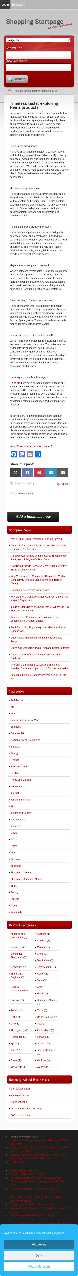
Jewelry (15, 1010)
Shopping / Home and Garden (27, 879)
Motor (14, 839)
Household (17, 786)
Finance (15, 760)
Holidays (15, 1000)
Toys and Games (46, 1050)
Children (41, 940)
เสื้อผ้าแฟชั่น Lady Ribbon (24, 1170)
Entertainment (44, 967)
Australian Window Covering (26, 1108)
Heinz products (18, 383)
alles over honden (20, 1095)
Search (20, 79)
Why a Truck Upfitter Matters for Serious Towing (36, 539)
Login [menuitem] (5, 4)
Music (40, 1010)
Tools (13, 1050)
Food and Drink (19, 766)
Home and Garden (21, 779)
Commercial (17, 733)
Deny (39, 1255)
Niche (14, 1017)
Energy (14, 753)
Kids (13, 806)
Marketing (16, 826)
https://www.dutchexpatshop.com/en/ (31, 446)
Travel (14, 905)
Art (12, 707)
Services (15, 859)
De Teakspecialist (20, 1088)
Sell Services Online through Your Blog (32, 1215)
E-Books (15, 746)
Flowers (41, 973)
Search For (13, 48)
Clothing (41, 947)
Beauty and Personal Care (25, 720)
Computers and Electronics (25, 740)
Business (16, 726)
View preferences (39, 1266)
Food (40, 980)
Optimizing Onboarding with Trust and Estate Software (40, 648)
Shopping (16, 866)
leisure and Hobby (21, 813)
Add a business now (33, 517)
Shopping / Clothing (21, 872)
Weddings (42, 1067)
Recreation (17, 1037)
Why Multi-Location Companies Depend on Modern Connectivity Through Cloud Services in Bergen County (38, 580)
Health (14, 773)
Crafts (40, 953)
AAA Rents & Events (21, 1115)
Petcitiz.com (17, 1162)
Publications (43, 1030)
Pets (13, 852)
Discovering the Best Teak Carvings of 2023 (34, 1188)
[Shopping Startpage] (9, 91)
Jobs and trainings (21, 799)
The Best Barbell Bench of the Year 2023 (33, 1204)
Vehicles (41, 1060)
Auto (13, 713)
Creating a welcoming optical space (30, 590)
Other (14, 1023)
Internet (15, 793)
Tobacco (41, 1043)
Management (18, 819)
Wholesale (16, 912)
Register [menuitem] (18, 4)
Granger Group (19, 1102)
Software (42, 1037)
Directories (16, 967)
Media (14, 832)
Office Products (45, 1017)
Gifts (39, 987)
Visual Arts (16, 1067)
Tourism (15, 899)
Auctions (41, 934)
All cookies (39, 1244)
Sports (14, 1043)
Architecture (17, 700)
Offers (64, 484)
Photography (18, 1030)
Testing (14, 892)
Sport (13, 885)
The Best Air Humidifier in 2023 (27, 1174)
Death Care (43, 960)
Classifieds (17, 947)
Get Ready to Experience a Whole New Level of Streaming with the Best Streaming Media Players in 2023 (39, 1181)
